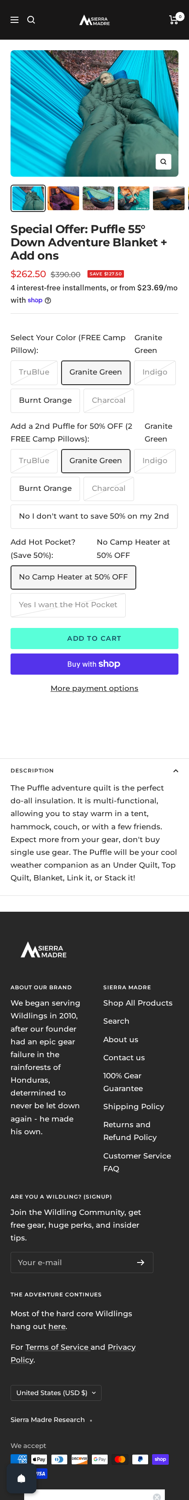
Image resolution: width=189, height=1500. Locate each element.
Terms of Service (58, 1347)
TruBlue (34, 372)
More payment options (94, 688)
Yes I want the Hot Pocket (68, 604)
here (56, 1326)
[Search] (31, 20)
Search (116, 1021)
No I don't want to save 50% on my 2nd (94, 516)
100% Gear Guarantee (123, 1082)
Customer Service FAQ (137, 1162)
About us (120, 1039)
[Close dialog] (157, 1376)
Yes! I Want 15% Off (95, 1460)
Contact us (124, 1057)
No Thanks (94, 1481)
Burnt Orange (45, 400)
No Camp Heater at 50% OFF (73, 576)
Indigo (154, 372)
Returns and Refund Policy (130, 1131)
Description (32, 770)
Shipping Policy (133, 1106)
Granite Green (95, 372)
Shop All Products (138, 1003)
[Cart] (173, 19)
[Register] (141, 1262)
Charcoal (109, 400)
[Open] (21, 1478)
